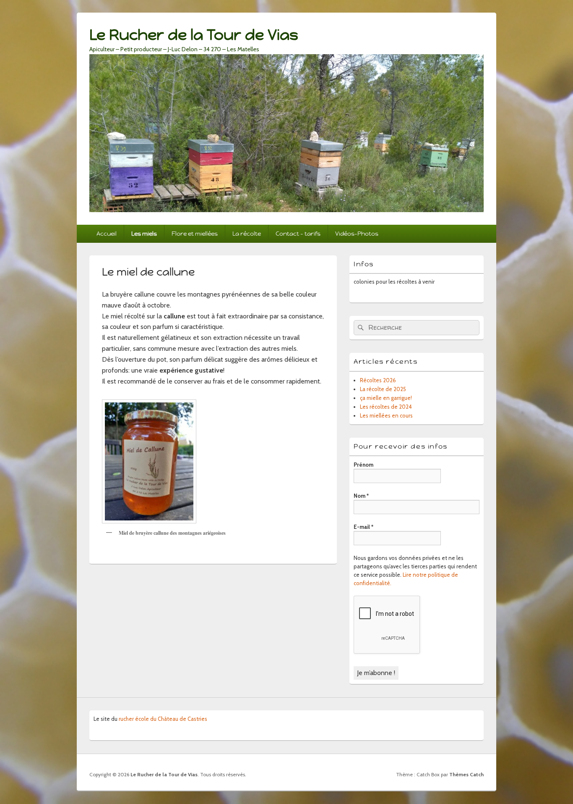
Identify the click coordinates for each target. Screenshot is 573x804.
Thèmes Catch (466, 774)
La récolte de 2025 (383, 389)
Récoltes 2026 (378, 380)
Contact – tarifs (298, 233)
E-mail (363, 526)
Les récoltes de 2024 (386, 406)
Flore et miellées (195, 233)
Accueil (106, 233)
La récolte (246, 233)
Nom (361, 495)
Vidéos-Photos (356, 233)
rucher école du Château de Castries (163, 718)
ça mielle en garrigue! (386, 397)
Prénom (363, 464)
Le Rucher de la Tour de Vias (193, 34)
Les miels (144, 233)
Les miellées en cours (386, 415)
